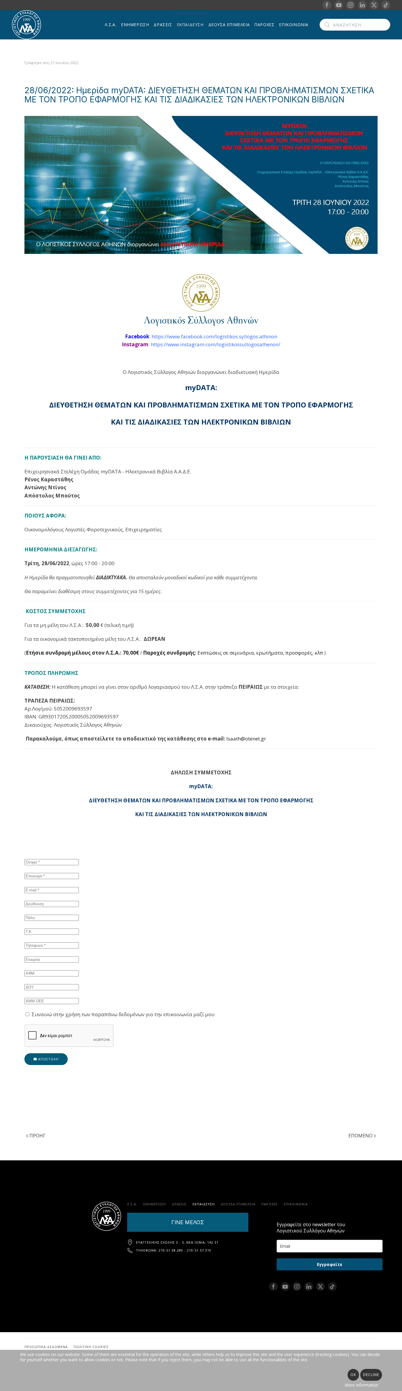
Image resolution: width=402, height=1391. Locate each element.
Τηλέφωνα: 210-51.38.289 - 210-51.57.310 (173, 1250)
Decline (371, 1374)
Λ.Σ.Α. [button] (110, 24)
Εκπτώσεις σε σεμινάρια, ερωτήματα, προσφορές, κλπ (260, 652)
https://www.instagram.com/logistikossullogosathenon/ (215, 344)
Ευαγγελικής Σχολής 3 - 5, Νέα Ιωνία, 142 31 (177, 1242)
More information (361, 1385)
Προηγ (37, 1135)
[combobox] (355, 25)
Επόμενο (360, 1135)
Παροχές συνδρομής (169, 652)
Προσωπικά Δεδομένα (46, 1347)
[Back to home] (27, 24)
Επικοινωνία (293, 24)
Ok (353, 1374)
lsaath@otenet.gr (246, 738)
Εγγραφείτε (329, 1264)
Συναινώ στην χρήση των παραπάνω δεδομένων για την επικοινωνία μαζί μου (122, 1014)
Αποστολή (48, 1059)
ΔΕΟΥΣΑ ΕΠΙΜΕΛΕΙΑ (229, 24)
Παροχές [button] (264, 24)
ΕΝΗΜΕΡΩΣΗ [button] (135, 24)
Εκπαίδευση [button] (190, 24)
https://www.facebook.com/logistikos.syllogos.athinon (214, 336)
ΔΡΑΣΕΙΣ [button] (163, 24)
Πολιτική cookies (91, 1347)
